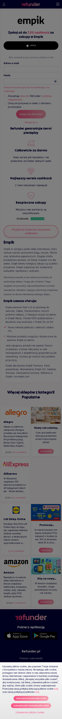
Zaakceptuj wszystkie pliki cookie (31, 698)
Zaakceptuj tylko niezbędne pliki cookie (31, 705)
